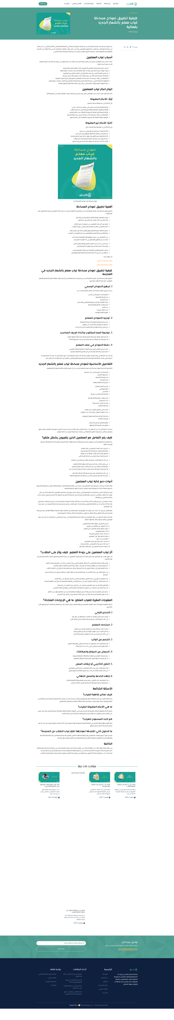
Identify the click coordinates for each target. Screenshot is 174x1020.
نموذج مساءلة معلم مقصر (104, 265)
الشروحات (53, 985)
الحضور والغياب (133, 13)
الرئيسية (115, 4)
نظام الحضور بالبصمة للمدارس (47, 974)
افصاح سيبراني (76, 4)
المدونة (99, 4)
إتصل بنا (66, 4)
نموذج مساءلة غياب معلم (104, 261)
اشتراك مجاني (52, 978)
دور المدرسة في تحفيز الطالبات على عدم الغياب (73, 987)
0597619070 (128, 950)
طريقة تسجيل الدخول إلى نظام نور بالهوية (72, 975)
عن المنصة (107, 4)
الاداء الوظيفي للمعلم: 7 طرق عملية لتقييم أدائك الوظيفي (73, 993)
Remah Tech (74, 1005)
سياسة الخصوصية (51, 982)
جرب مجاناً (43, 4)
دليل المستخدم (89, 4)
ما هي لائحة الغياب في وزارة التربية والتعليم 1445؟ (74, 981)
